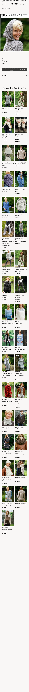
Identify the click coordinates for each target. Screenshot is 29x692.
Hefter (3, 8)
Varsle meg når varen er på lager (14, 69)
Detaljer (4, 75)
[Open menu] (3, 4)
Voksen (8, 8)
